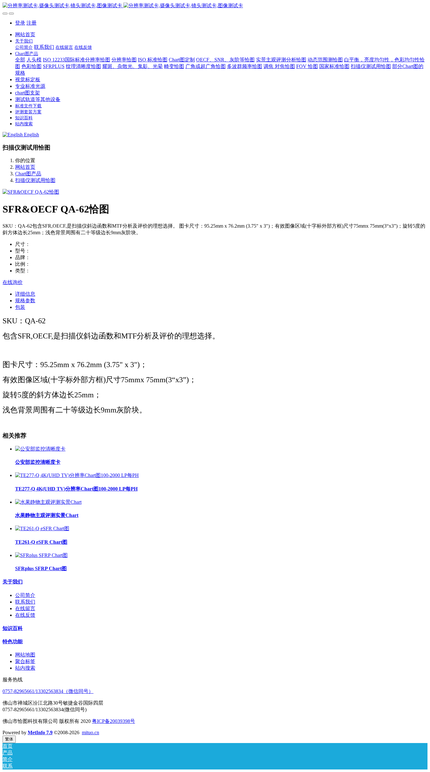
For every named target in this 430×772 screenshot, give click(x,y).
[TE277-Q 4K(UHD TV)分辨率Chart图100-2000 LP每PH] (77, 475)
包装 (20, 307)
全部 (20, 59)
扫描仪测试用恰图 (35, 180)
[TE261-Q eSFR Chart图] (42, 528)
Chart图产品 (28, 173)
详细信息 (25, 294)
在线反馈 (25, 615)
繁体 (9, 739)
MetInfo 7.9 (40, 732)
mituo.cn (90, 732)
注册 (31, 23)
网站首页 (25, 34)
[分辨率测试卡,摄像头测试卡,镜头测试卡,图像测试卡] (215, 6)
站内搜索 (25, 668)
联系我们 (25, 602)
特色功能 (13, 641)
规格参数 (25, 300)
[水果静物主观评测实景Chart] (48, 502)
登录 (20, 23)
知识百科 (13, 628)
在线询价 (13, 282)
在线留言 (25, 608)
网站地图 (25, 654)
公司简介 (25, 595)
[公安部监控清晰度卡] (40, 448)
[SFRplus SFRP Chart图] (41, 555)
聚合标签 (25, 661)
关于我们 (13, 581)
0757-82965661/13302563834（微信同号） (48, 691)
